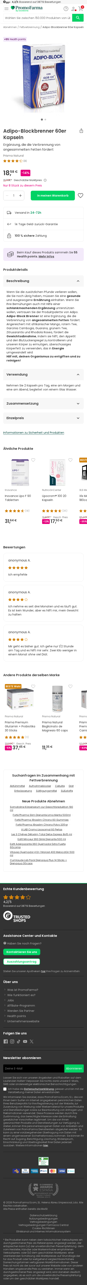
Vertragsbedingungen (43, 1222)
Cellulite (60, 786)
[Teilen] (81, 130)
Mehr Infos (46, 256)
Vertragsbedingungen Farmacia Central (43, 1225)
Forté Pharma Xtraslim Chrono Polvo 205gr (42, 824)
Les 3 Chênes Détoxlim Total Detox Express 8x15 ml (41, 834)
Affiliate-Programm (21, 1006)
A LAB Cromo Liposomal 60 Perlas (41, 829)
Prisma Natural (13, 156)
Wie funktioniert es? (21, 995)
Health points (16, 1016)
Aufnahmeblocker (40, 786)
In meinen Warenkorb (53, 196)
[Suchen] (78, 18)
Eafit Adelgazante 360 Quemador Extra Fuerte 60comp (38, 845)
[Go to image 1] (42, 120)
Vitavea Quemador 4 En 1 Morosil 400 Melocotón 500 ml (42, 853)
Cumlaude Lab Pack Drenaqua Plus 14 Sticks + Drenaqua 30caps (38, 861)
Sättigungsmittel (46, 790)
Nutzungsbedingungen (43, 1218)
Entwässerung (23, 790)
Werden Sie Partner (20, 1011)
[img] (43, 160)
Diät (71, 786)
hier (43, 971)
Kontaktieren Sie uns (21, 952)
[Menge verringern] (7, 195)
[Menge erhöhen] (20, 195)
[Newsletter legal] (5, 1090)
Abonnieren (74, 1068)
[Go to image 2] (45, 119)
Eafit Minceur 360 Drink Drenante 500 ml (42, 839)
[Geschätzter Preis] (45, 180)
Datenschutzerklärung (39, 1089)
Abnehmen (10, 27)
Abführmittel (17, 786)
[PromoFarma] (27, 9)
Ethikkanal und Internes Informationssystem (43, 1231)
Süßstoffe (67, 790)
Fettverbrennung (30, 27)
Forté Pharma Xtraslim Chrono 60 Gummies (42, 820)
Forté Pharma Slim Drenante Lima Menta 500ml (42, 815)
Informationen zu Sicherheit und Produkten (33, 433)
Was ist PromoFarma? (22, 990)
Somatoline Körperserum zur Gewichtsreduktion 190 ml (41, 808)
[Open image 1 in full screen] (44, 76)
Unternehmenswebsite (23, 1021)
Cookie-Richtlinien (43, 1228)
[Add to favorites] (80, 195)
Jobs (10, 1000)
